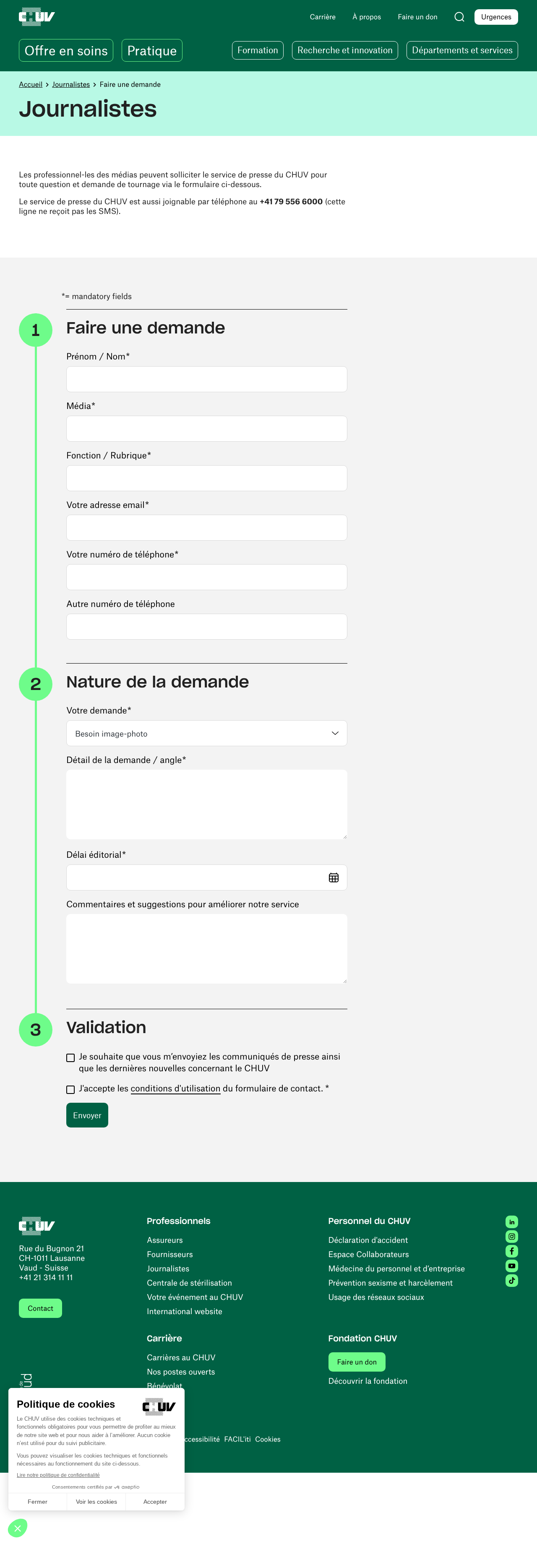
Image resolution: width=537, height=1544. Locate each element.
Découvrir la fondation (368, 1380)
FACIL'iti (237, 1439)
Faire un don (357, 1362)
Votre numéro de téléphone (122, 554)
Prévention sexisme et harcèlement (390, 1282)
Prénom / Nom (98, 356)
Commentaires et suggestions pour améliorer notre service (182, 904)
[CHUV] (37, 1225)
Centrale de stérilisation (189, 1282)
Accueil (30, 84)
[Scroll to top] (518, 1525)
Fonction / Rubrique (108, 455)
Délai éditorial (96, 854)
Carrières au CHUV (181, 1357)
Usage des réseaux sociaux (376, 1297)
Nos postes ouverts (181, 1371)
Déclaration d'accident (368, 1240)
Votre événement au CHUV (195, 1297)
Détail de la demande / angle (126, 760)
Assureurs (165, 1240)
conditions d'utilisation (176, 1088)
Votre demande (98, 710)
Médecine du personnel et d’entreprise (396, 1268)
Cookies (268, 1439)
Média (80, 406)
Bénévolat (164, 1385)
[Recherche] (459, 17)
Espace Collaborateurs (368, 1254)
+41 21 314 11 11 (46, 1277)
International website (184, 1311)
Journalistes (71, 84)
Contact (40, 1308)
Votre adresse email (107, 505)
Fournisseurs (170, 1254)
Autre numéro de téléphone (120, 604)
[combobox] (206, 733)
